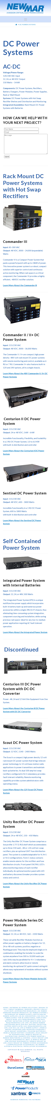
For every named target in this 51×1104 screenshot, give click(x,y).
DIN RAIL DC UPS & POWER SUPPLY (23, 1028)
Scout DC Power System (22, 743)
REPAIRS (28, 1009)
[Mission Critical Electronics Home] (14, 1060)
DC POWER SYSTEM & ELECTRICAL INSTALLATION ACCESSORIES (25, 1045)
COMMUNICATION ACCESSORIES (21, 1044)
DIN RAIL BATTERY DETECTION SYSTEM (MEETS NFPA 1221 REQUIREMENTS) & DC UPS (25, 1021)
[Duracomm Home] (16, 1068)
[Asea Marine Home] (40, 1060)
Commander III (15, 242)
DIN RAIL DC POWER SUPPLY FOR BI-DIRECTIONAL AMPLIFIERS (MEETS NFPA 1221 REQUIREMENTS (26, 1017)
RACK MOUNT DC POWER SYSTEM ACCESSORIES (28, 1043)
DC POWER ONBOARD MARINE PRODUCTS (25, 1011)
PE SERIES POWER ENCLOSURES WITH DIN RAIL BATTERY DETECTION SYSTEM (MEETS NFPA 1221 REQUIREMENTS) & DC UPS (25, 1025)
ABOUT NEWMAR (16, 1009)
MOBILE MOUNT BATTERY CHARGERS (19, 1033)
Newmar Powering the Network (25, 1099)
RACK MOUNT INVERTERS (15, 1031)
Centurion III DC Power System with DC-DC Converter (22, 688)
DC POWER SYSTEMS (38, 1012)
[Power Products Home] (24, 1089)
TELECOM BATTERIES (36, 1031)
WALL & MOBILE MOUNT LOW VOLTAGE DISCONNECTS (25, 1040)
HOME (5, 1007)
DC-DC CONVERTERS (27, 1016)
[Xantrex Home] (19, 1094)
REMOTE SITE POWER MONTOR (31, 1036)
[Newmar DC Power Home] (25, 1083)
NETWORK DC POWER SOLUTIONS (23, 1007)
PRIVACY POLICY (40, 1009)
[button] (25, 19)
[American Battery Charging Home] (29, 1060)
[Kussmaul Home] (35, 1068)
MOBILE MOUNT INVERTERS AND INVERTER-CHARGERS (26, 1028)
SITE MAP (9, 1011)
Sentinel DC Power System (25, 493)
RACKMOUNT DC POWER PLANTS (18, 1014)
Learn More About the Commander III (20, 285)
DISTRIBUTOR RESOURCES (25, 1011)
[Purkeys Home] (34, 1094)
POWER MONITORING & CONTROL (17, 1038)
